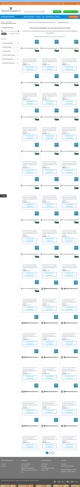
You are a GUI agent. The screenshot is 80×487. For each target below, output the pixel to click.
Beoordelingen (50, 16)
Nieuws (58, 16)
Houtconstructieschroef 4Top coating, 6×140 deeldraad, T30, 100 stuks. (69, 61)
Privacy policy (25, 466)
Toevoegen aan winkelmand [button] (30, 68)
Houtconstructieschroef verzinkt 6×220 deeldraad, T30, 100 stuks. (69, 439)
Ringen (38, 16)
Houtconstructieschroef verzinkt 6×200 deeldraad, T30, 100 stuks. (49, 439)
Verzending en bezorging (47, 468)
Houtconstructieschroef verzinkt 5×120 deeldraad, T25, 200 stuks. (69, 302)
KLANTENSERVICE (46, 460)
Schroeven (18, 16)
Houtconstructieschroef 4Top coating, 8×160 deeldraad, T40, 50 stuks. (49, 199)
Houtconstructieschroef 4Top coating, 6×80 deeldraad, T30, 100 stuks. (69, 130)
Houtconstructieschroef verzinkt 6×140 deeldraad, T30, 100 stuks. (49, 405)
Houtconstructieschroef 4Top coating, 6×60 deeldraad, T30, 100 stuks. (29, 130)
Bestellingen (44, 464)
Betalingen (44, 466)
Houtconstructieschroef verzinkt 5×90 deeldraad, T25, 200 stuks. (49, 370)
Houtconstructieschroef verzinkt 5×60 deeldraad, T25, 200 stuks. (49, 336)
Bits (44, 16)
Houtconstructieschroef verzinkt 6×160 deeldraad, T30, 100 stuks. (69, 405)
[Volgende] (53, 453)
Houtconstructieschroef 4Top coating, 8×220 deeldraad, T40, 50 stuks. (49, 233)
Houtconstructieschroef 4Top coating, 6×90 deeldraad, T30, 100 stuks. (29, 165)
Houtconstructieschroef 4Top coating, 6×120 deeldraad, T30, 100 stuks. (49, 61)
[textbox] (9, 43)
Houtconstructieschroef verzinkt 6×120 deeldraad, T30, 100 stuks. (29, 405)
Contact (3, 466)
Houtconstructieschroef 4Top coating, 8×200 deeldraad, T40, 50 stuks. (29, 233)
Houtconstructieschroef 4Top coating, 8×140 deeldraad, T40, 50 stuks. (29, 199)
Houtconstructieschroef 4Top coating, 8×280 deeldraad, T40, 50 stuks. (49, 267)
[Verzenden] (43, 11)
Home (2, 21)
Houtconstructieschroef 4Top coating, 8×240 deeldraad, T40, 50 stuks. (69, 233)
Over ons (3, 464)
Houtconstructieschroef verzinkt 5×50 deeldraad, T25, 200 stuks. (29, 336)
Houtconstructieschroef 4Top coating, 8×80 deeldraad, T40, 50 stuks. (29, 302)
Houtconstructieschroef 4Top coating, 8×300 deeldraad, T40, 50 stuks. (69, 267)
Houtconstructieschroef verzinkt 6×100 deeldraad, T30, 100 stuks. (69, 370)
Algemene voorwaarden (27, 468)
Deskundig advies (26, 464)
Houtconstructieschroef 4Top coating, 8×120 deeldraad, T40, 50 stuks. (69, 165)
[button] (77, 3)
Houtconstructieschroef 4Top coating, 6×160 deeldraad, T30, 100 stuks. (29, 96)
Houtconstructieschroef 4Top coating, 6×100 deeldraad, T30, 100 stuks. (29, 61)
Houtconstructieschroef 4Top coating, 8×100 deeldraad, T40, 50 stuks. (49, 165)
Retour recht (44, 470)
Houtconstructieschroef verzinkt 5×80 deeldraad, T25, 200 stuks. (29, 370)
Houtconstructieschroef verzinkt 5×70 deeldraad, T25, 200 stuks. (69, 336)
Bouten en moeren (29, 16)
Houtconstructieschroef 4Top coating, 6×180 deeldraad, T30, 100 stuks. (49, 96)
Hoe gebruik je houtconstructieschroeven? (54, 36)
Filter (3, 33)
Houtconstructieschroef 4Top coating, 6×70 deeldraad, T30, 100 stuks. (49, 130)
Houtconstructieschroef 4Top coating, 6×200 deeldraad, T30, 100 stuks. (69, 96)
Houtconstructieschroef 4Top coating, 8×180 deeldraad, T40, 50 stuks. (69, 199)
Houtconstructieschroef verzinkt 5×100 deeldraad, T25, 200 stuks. (49, 302)
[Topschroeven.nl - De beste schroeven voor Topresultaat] (11, 9)
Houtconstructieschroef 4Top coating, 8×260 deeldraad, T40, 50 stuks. (29, 267)
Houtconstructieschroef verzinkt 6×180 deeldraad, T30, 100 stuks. (29, 439)
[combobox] (10, 43)
